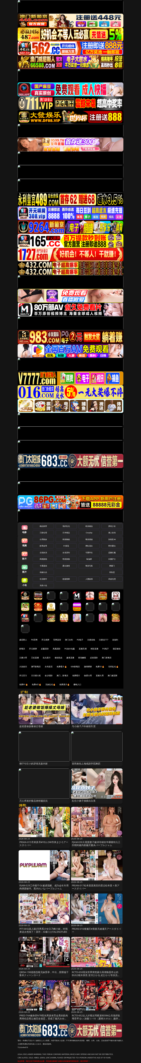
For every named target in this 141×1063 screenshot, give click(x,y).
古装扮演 (43, 552)
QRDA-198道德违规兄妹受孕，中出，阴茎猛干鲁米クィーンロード (44, 974)
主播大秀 (23, 657)
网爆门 (112, 566)
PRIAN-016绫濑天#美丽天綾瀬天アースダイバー (96, 930)
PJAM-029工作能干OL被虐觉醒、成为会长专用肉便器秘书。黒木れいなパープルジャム (44, 887)
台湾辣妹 (43, 539)
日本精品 (66, 532)
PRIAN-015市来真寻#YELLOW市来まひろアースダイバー (43, 844)
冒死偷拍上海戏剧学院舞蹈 (86, 763)
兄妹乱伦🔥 (50, 684)
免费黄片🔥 (64, 684)
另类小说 (43, 585)
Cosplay (89, 532)
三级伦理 (43, 532)
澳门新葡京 (107, 657)
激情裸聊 (88, 666)
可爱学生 (89, 552)
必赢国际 (45, 648)
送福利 (115, 639)
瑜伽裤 (89, 559)
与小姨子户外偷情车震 (84, 726)
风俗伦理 (112, 579)
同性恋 (112, 572)
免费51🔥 (100, 666)
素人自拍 (112, 532)
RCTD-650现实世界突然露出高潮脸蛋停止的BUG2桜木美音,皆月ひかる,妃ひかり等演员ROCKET (95, 975)
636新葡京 (75, 666)
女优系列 (66, 552)
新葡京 (22, 648)
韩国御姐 (66, 539)
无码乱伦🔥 (113, 666)
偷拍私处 (59, 657)
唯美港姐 (89, 539)
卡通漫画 (43, 566)
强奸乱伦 (66, 526)
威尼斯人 (23, 639)
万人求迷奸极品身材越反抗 (33, 800)
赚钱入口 (77, 684)
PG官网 (34, 639)
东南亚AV (112, 539)
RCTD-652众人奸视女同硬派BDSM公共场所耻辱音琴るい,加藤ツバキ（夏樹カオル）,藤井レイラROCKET (96, 1018)
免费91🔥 (23, 684)
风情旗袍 (43, 559)
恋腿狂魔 (112, 552)
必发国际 (94, 657)
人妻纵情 (89, 579)
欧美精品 (89, 526)
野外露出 (112, 546)
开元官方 (23, 675)
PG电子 (80, 639)
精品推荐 (43, 526)
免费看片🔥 (62, 666)
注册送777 (103, 639)
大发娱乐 (23, 666)
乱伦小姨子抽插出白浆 (84, 800)
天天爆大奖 (36, 675)
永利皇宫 (49, 666)
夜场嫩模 (82, 657)
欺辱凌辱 (43, 546)
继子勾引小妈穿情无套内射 (33, 763)
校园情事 (66, 579)
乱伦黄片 (47, 657)
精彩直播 (94, 648)
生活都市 (43, 579)
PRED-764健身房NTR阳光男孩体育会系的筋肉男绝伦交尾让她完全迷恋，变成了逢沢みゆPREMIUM (43, 1018)
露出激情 (66, 566)
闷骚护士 (112, 559)
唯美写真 (89, 566)
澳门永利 (69, 639)
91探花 (66, 546)
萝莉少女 (112, 526)
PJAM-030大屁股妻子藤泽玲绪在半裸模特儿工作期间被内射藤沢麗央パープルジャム (96, 844)
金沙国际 (49, 675)
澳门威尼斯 (112, 675)
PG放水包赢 (69, 648)
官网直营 (57, 639)
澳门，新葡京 (62, 675)
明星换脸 (66, 559)
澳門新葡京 (36, 666)
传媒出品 (43, 572)
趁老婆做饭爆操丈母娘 (31, 726)
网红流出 (89, 546)
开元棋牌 (45, 639)
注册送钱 (91, 639)
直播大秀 (100, 675)
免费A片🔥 (36, 684)
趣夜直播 (70, 657)
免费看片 (76, 675)
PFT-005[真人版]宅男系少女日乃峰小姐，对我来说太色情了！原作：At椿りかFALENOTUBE (43, 930)
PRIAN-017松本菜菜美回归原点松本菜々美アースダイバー (95, 887)
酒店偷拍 (117, 648)
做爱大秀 (88, 675)
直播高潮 (83, 648)
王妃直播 (35, 657)
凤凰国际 (57, 648)
